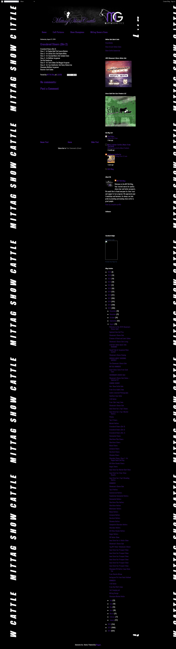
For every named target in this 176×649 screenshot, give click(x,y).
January (112, 620)
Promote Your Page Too (111, 261)
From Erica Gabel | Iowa (116, 389)
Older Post (95, 142)
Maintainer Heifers (115, 508)
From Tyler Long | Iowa (116, 402)
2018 (109, 295)
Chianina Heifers (114, 521)
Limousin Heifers (114, 515)
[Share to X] (72, 75)
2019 (109, 291)
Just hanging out (114, 590)
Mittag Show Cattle (109, 239)
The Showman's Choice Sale (118, 363)
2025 (110, 272)
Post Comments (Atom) (74, 148)
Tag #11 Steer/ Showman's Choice (119, 547)
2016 (109, 301)
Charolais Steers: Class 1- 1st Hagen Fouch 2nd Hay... (118, 459)
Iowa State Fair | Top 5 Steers (118, 408)
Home (44, 32)
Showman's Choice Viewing (117, 355)
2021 (109, 285)
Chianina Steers (114, 455)
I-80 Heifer (113, 399)
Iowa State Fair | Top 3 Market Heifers (118, 413)
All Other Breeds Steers (116, 463)
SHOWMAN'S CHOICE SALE (117, 375)
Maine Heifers (113, 512)
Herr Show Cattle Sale (116, 386)
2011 (109, 631)
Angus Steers (113, 466)
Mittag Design (113, 593)
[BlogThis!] (70, 75)
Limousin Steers (114, 448)
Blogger (98, 644)
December (113, 311)
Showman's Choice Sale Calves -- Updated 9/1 (119, 379)
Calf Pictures (58, 32)
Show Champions (77, 32)
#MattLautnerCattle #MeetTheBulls (118, 148)
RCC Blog (110, 169)
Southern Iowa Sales (115, 396)
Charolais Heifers (114, 527)
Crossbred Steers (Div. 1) (117, 433)
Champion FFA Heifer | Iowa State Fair (119, 570)
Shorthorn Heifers (115, 505)
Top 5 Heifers (113, 489)
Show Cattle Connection (112, 50)
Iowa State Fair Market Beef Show (120, 469)
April (111, 610)
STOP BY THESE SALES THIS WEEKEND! (117, 346)
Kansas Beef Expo (112, 138)
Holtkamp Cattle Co (114, 154)
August (112, 324)
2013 (109, 624)
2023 (110, 278)
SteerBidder (109, 43)
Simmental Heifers (115, 499)
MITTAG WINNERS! (115, 366)
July (111, 600)
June (111, 604)
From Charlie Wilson (115, 574)
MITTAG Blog (121, 181)
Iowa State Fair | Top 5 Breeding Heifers (119, 479)
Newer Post (44, 142)
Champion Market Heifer (117, 596)
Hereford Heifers (114, 518)
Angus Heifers (113, 534)
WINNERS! (112, 483)
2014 (109, 308)
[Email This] (68, 75)
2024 (110, 275)
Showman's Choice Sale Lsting (118, 341)
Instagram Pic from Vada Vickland (120, 577)
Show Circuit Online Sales (113, 47)
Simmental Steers (115, 436)
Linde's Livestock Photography (118, 393)
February (112, 617)
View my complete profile (113, 204)
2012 (109, 627)
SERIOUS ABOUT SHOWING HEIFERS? (117, 359)
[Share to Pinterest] (76, 75)
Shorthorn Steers (114, 442)
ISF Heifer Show (114, 537)
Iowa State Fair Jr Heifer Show (118, 540)
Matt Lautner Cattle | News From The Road (118, 145)
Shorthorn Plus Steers (116, 439)
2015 (109, 305)
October (112, 317)
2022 (110, 282)
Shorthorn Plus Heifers (116, 502)
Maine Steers (113, 445)
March (112, 613)
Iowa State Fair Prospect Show (118, 550)
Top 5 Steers (113, 420)
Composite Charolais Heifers (118, 524)
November (113, 314)
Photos (111, 417)
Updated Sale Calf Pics (116, 332)
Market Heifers (114, 423)
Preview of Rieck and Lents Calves (120, 338)
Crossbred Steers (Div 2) (117, 429)
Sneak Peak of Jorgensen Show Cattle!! (119, 351)
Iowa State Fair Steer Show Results (117, 474)
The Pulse (110, 136)
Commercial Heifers (115, 493)
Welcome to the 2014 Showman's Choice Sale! (119, 328)
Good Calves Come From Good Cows (118, 370)
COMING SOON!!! (114, 383)
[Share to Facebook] (74, 75)
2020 (110, 288)
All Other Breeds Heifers (117, 531)
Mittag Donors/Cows (99, 32)
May (111, 607)
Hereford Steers (114, 452)
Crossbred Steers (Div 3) (117, 426)
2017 (109, 298)
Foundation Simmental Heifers (118, 496)
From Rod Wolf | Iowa (116, 587)
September (113, 321)
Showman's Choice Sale (116, 335)
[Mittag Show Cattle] (111, 259)
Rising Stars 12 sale (121, 156)
